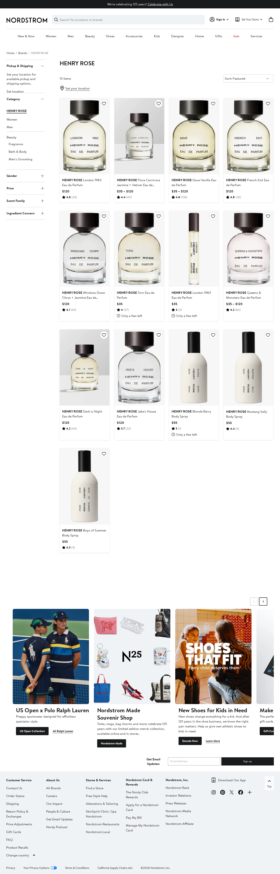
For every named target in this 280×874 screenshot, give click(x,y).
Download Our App (232, 780)
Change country (17, 855)
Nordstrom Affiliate (179, 823)
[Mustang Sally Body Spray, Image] (248, 367)
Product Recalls (17, 847)
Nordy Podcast (56, 827)
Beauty (90, 36)
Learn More (213, 741)
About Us (53, 780)
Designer (177, 36)
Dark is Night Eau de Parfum (82, 413)
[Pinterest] (222, 793)
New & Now (26, 36)
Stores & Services (98, 780)
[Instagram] (213, 793)
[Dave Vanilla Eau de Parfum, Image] (194, 136)
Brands (22, 53)
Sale (236, 36)
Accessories (134, 36)
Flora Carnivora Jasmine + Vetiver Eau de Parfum (138, 185)
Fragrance (16, 144)
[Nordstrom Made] (132, 656)
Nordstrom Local (98, 832)
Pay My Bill (134, 817)
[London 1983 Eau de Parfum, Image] (84, 136)
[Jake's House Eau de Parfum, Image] (139, 367)
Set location (15, 91)
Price (10, 188)
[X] (231, 793)
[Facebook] (240, 793)
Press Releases (176, 803)
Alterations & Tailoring (102, 803)
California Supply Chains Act (114, 868)
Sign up (247, 761)
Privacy (10, 868)
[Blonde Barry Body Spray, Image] (194, 367)
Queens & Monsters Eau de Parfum (243, 295)
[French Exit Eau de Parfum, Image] (248, 136)
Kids (157, 36)
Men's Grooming (20, 159)
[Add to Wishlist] (104, 103)
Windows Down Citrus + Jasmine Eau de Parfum (83, 297)
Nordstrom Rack (177, 787)
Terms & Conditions (77, 868)
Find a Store (94, 788)
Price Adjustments (19, 824)
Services (256, 36)
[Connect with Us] (249, 793)
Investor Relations (178, 795)
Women (51, 36)
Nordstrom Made (111, 743)
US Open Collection (32, 731)
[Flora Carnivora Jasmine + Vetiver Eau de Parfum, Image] (139, 136)
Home (199, 36)
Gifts (218, 36)
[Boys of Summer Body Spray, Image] (84, 486)
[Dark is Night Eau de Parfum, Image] (84, 367)
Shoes (110, 36)
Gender (12, 176)
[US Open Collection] (51, 656)
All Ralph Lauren (63, 731)
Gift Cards (13, 832)
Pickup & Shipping (20, 66)
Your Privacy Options (36, 868)
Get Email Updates (59, 819)
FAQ (9, 839)
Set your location (77, 88)
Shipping (12, 803)
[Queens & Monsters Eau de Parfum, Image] (248, 249)
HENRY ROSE (17, 111)
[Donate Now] (213, 656)
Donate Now (190, 741)
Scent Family (16, 201)
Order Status (15, 796)
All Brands (53, 788)
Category (13, 99)
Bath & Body (18, 151)
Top (269, 786)
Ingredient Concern (21, 213)
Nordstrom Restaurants (103, 824)
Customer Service (19, 780)
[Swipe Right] (263, 601)
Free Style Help (97, 796)
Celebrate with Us (160, 4)
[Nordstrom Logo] (27, 20)
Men (70, 36)
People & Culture (58, 811)
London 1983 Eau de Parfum (81, 182)
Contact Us (14, 788)
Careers (51, 796)
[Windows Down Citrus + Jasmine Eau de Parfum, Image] (84, 249)
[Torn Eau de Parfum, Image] (139, 249)
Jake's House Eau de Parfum (136, 413)
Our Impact (54, 803)
